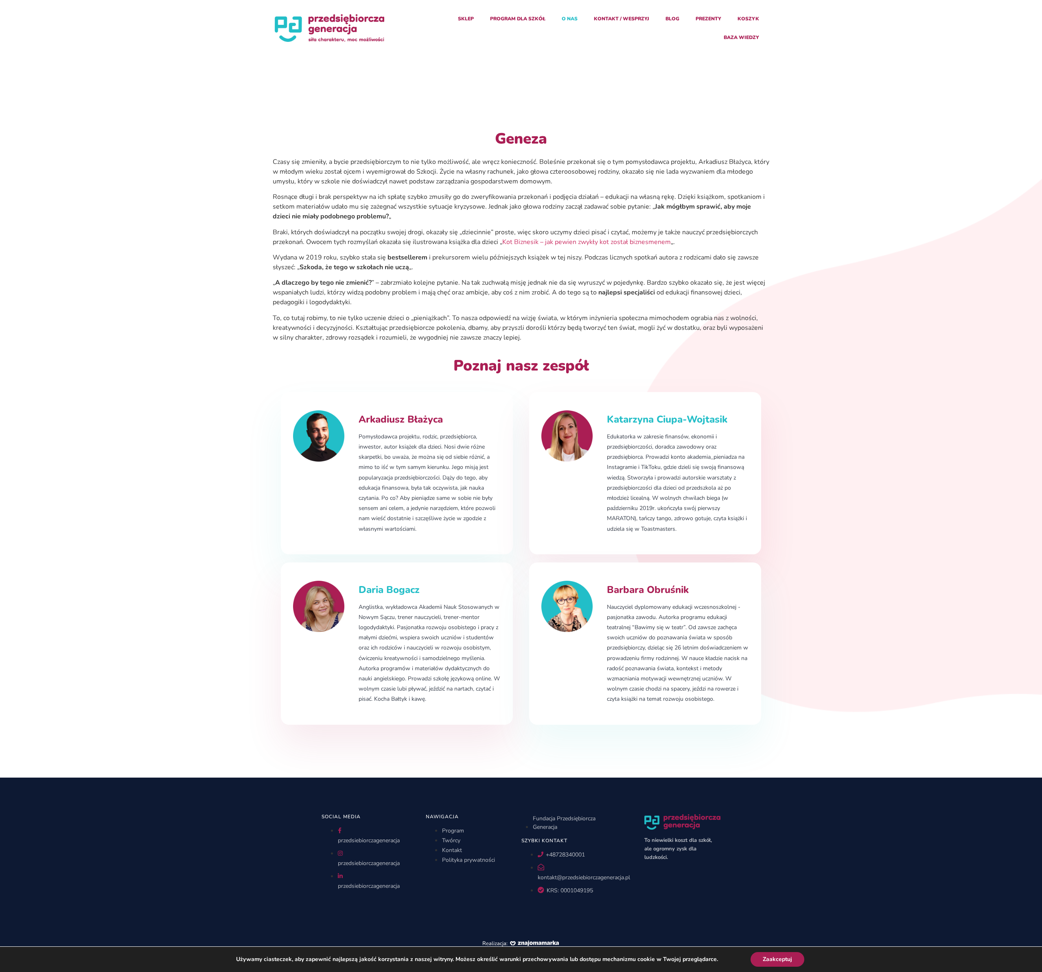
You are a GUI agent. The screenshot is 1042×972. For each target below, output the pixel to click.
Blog (672, 18)
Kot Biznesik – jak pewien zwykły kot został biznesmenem (586, 242)
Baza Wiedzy (741, 37)
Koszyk (748, 18)
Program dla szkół (517, 18)
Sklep (466, 18)
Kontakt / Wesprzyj (621, 18)
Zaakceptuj (777, 959)
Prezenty (708, 18)
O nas (570, 18)
